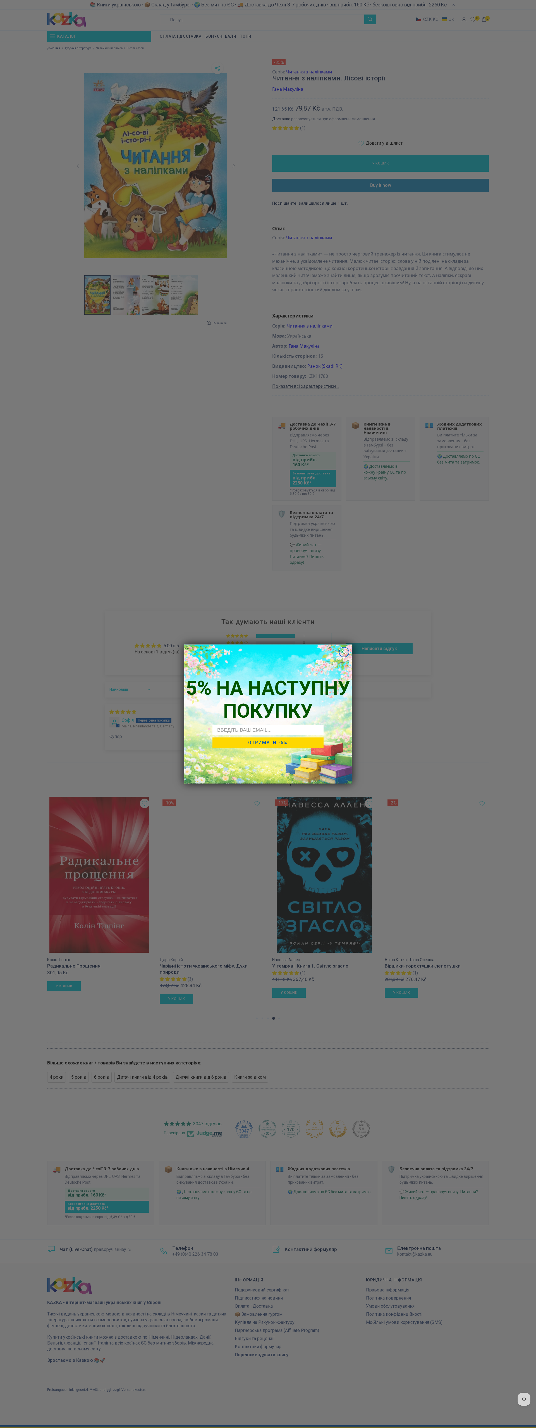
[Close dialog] (344, 652)
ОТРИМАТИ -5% (268, 742)
